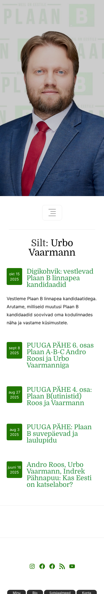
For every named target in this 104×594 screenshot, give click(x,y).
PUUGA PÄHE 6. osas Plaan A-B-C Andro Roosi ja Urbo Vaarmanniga (60, 355)
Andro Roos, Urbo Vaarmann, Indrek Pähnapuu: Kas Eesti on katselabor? (59, 474)
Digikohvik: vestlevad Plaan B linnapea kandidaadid (60, 278)
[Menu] (52, 212)
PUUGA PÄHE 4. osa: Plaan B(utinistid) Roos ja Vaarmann (59, 396)
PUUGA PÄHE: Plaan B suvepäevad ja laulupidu (59, 433)
